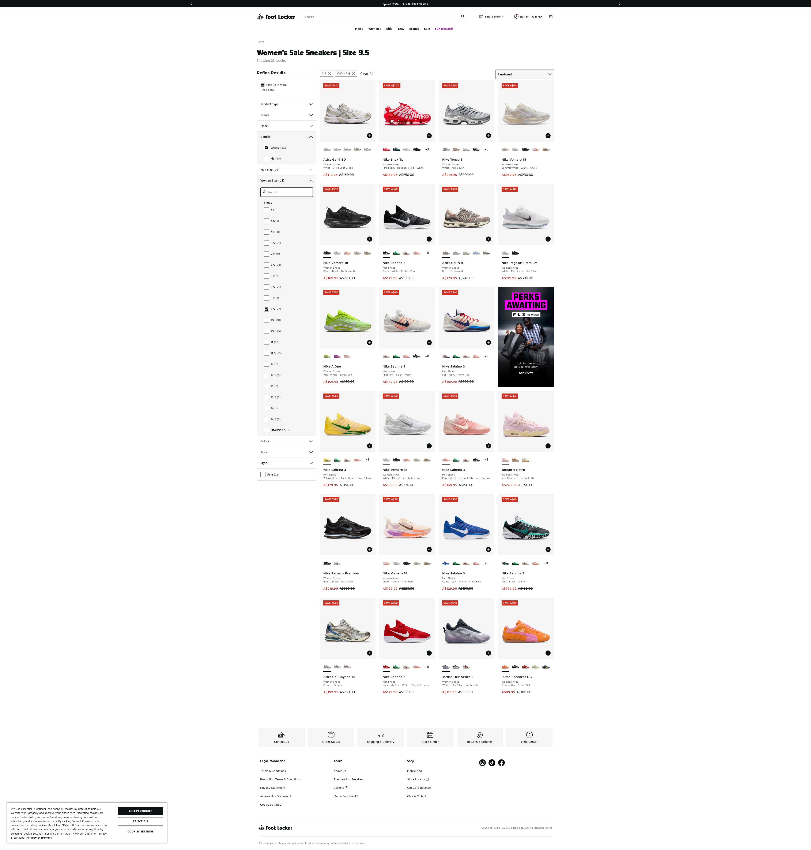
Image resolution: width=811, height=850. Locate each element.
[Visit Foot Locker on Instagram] (482, 762)
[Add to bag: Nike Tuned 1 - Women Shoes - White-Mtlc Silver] (488, 135)
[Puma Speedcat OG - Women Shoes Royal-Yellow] (546, 667)
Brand (264, 115)
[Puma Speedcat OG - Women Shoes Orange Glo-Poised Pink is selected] (505, 667)
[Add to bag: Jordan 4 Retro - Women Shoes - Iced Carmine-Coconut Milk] (548, 445)
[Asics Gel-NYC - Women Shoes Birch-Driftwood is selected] (446, 253)
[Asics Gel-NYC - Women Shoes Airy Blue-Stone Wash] (476, 253)
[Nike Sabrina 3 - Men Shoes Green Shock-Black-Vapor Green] (396, 253)
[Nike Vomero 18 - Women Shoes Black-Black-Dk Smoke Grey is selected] (327, 253)
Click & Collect (416, 796)
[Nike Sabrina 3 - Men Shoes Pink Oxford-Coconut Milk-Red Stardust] (417, 253)
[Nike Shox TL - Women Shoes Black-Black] (417, 149)
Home (260, 41)
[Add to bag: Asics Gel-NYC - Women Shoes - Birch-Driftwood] (488, 239)
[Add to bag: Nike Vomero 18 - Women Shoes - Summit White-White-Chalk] (548, 135)
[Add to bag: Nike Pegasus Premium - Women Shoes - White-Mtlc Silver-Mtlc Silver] (548, 239)
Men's (359, 28)
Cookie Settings (270, 804)
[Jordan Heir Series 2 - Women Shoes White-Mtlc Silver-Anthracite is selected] (446, 667)
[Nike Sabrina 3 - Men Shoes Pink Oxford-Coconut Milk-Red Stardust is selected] (446, 460)
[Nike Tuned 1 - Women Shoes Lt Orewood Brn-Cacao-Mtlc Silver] (466, 149)
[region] (405, 3)
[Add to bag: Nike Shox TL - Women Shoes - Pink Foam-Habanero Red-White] (429, 135)
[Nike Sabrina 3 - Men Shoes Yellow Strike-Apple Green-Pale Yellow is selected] (327, 460)
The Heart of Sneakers (348, 779)
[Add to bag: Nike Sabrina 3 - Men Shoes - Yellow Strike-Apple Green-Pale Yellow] (369, 445)
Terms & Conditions (273, 770)
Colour (264, 441)
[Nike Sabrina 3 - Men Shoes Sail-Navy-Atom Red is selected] (446, 356)
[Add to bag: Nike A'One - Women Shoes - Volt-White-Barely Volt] (369, 342)
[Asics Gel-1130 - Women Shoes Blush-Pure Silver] (337, 149)
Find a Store (267, 89)
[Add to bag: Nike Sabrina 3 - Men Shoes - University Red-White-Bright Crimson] (429, 653)
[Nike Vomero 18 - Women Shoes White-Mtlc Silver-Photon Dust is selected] (386, 460)
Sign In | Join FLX (531, 16)
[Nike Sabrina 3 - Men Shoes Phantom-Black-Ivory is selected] (386, 356)
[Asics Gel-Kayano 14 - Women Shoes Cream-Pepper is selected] (327, 667)
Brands (414, 28)
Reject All (140, 821)
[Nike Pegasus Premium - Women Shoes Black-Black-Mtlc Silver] (515, 253)
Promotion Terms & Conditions (280, 779)
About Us (340, 770)
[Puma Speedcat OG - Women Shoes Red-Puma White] (525, 667)
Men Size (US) (269, 169)
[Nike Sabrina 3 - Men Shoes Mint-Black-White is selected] (505, 563)
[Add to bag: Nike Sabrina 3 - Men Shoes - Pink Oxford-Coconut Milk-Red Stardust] (488, 445)
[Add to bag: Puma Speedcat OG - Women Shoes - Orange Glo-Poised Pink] (548, 653)
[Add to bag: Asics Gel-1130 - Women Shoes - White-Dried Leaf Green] (369, 135)
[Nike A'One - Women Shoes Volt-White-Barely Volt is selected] (327, 356)
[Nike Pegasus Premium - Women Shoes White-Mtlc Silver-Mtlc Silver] (337, 563)
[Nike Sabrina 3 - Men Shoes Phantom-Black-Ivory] (407, 253)
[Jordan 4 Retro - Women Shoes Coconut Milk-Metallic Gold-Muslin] (525, 460)
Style (263, 463)
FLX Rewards (444, 28)
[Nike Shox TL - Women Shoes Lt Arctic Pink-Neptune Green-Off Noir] (396, 149)
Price (264, 452)
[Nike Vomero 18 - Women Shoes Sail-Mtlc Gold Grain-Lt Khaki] (546, 149)
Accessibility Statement (275, 796)
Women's (374, 28)
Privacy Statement (272, 787)
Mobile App (414, 770)
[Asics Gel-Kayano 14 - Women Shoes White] (347, 667)
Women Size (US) (272, 180)
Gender (265, 136)
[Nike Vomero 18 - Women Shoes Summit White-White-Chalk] (357, 253)
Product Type (269, 104)
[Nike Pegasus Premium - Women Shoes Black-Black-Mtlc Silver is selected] (327, 563)
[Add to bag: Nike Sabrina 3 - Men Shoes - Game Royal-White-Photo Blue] (488, 549)
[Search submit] (463, 16)
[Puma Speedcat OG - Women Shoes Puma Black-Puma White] (515, 667)
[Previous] (191, 3)
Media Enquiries (344, 796)
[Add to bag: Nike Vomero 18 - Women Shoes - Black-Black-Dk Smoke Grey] (369, 239)
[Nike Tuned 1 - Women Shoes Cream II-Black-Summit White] (476, 149)
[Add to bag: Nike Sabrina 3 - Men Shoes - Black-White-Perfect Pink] (429, 239)
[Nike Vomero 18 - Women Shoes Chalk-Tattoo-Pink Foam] (536, 149)
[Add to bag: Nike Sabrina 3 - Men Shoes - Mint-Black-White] (548, 549)
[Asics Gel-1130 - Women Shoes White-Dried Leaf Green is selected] (327, 149)
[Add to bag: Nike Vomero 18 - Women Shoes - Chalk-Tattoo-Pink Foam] (429, 549)
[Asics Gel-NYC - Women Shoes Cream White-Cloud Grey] (456, 253)
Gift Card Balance (419, 787)
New (401, 28)
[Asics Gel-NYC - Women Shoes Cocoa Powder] (486, 253)
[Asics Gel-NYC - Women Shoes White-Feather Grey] (466, 253)
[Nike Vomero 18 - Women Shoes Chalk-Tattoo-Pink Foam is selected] (386, 563)
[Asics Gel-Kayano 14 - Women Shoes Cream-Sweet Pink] (337, 667)
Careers (339, 787)
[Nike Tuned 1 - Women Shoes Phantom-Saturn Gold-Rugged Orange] (456, 149)
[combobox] (385, 16)
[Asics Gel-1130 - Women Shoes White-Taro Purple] (347, 149)
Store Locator (416, 779)
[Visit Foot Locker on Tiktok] (492, 762)
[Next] (620, 3)
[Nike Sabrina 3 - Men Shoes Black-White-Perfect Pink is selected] (386, 253)
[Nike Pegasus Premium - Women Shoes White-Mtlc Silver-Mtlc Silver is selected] (505, 253)
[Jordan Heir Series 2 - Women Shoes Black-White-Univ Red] (456, 667)
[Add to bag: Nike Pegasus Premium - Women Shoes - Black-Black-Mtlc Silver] (369, 549)
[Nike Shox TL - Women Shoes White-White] (407, 149)
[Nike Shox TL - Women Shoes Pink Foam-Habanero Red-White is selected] (386, 149)
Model (264, 126)
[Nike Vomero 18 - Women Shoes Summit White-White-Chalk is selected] (505, 149)
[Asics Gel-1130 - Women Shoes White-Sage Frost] (367, 149)
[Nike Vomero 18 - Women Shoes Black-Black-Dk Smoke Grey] (525, 149)
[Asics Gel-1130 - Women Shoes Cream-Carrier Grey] (357, 149)
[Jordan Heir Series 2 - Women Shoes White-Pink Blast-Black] (466, 667)
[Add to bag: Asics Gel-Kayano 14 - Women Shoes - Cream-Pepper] (369, 653)
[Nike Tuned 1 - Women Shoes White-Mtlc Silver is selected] (446, 149)
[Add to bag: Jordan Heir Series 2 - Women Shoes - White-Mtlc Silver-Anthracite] (488, 653)
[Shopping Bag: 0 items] (550, 16)
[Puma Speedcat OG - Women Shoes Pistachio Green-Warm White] (536, 667)
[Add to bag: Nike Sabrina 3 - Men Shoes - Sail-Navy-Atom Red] (488, 342)
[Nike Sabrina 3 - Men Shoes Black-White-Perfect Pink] (417, 356)
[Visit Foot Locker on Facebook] (501, 762)
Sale (427, 28)
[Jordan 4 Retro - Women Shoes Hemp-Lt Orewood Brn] (515, 460)
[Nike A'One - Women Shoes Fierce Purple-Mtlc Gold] (337, 356)
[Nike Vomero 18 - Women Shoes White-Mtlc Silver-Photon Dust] (515, 149)
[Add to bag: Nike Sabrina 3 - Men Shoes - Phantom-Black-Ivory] (429, 342)
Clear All (366, 73)
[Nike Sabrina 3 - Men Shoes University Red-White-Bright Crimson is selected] (386, 667)
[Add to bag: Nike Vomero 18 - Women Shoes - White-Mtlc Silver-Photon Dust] (429, 445)
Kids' (389, 28)
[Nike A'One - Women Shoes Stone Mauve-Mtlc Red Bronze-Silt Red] (347, 356)
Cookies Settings (140, 831)
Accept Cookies (140, 811)
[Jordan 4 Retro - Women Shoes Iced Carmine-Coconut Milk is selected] (505, 460)
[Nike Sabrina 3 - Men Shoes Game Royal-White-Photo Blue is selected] (446, 563)
